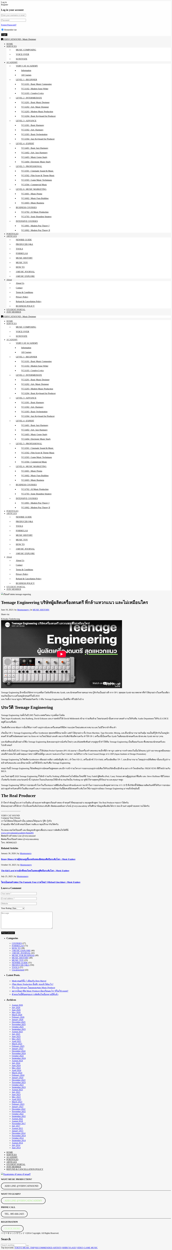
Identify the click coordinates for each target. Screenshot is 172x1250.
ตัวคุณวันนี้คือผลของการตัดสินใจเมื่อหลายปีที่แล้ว (35, 994)
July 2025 (16, 1034)
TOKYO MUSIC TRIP (24, 1248)
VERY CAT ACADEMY (27, 66)
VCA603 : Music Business (32, 203)
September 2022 (19, 1116)
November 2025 (19, 1024)
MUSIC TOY (22, 262)
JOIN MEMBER (13, 312)
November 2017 (19, 1123)
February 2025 (18, 1046)
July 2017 (16, 1126)
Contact (19, 288)
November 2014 (19, 1135)
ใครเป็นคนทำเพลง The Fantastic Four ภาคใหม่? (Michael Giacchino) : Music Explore (40, 882)
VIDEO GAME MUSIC (87, 1248)
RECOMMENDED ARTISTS (48, 1248)
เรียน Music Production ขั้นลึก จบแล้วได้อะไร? (32, 984)
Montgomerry (26, 853)
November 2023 (19, 1082)
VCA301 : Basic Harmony (32, 125)
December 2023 (18, 1080)
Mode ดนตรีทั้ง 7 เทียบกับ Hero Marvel (29, 981)
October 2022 (18, 1114)
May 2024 (16, 1068)
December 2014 (18, 1133)
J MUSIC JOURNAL (21, 953)
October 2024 (18, 1056)
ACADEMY (12, 62)
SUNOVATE (21, 59)
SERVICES (11, 46)
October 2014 (18, 1138)
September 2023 (19, 1087)
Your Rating (6, 908)
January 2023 (17, 1106)
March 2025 (17, 1044)
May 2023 (16, 1097)
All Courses (26, 75)
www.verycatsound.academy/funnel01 (17, 833)
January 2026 (17, 1019)
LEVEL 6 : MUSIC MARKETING (31, 189)
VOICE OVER (22, 54)
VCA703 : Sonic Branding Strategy (36, 216)
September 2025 (19, 1029)
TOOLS (19, 249)
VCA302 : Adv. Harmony (32, 130)
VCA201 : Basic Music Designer (35, 102)
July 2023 (16, 1092)
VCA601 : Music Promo (31, 194)
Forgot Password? (8, 25)
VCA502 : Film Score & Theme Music (37, 175)
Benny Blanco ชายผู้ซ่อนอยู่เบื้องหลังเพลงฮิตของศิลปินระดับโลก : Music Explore (38, 859)
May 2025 (16, 1039)
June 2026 (16, 1010)
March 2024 (17, 1073)
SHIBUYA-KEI (69, 1248)
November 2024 (19, 1053)
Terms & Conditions (24, 292)
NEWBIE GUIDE (24, 240)
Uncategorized (18, 970)
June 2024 (16, 1065)
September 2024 (19, 1058)
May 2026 (16, 1012)
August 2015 (17, 1128)
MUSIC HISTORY (24, 258)
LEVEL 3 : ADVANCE (26, 121)
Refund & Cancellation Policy (28, 301)
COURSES (17, 943)
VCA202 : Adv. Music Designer (35, 107)
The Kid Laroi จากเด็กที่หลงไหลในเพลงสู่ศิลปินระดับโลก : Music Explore (35, 870)
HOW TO (20, 267)
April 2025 (16, 1041)
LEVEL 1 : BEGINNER (26, 79)
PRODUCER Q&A (24, 244)
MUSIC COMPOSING (26, 50)
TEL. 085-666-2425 (14, 1214)
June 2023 (16, 1094)
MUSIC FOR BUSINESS (23, 955)
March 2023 (17, 1102)
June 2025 (16, 1036)
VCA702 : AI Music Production (35, 212)
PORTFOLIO (12, 234)
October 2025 (18, 1027)
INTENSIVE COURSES (27, 221)
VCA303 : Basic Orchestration (34, 134)
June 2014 (16, 1148)
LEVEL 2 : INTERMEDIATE (29, 98)
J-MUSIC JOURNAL (25, 272)
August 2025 (17, 1032)
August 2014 (17, 1143)
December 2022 (18, 1109)
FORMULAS (22, 253)
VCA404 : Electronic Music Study (36, 162)
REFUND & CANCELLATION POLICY (24, 1169)
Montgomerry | (23, 610)
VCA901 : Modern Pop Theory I (35, 226)
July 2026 (16, 1007)
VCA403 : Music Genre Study (34, 157)
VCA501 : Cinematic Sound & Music (37, 171)
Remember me (10, 30)
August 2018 (17, 1121)
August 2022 (17, 1119)
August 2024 (17, 1061)
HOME (9, 44)
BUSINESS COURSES (26, 207)
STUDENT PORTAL (15, 309)
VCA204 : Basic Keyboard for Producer (38, 116)
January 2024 (17, 1077)
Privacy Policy (22, 297)
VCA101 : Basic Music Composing (36, 84)
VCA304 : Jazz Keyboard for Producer (38, 139)
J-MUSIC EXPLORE (25, 276)
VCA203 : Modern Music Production (37, 111)
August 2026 (17, 1005)
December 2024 (18, 1051)
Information (26, 70)
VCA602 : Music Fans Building (35, 198)
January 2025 (17, 1048)
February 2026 (18, 1017)
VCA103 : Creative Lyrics (32, 93)
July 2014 (16, 1145)
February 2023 (18, 1104)
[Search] (27, 1245)
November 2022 (19, 1111)
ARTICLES (11, 236)
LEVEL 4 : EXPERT (25, 143)
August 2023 (17, 1090)
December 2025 (18, 1022)
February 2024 (18, 1075)
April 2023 (16, 1099)
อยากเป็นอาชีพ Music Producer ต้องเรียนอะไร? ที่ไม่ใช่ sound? (40, 991)
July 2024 (16, 1063)
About (9, 280)
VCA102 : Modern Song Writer (34, 89)
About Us (20, 283)
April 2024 (16, 1070)
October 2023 (18, 1085)
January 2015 (17, 1131)
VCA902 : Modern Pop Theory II (35, 230)
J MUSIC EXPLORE (21, 950)
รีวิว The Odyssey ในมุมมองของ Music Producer (33, 987)
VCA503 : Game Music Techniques (36, 180)
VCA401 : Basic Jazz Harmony (34, 148)
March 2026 (17, 1015)
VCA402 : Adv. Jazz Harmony (34, 153)
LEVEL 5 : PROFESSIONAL (29, 166)
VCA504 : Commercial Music (34, 184)
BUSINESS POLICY (25, 306)
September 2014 (19, 1140)
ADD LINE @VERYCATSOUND (21, 1186)
